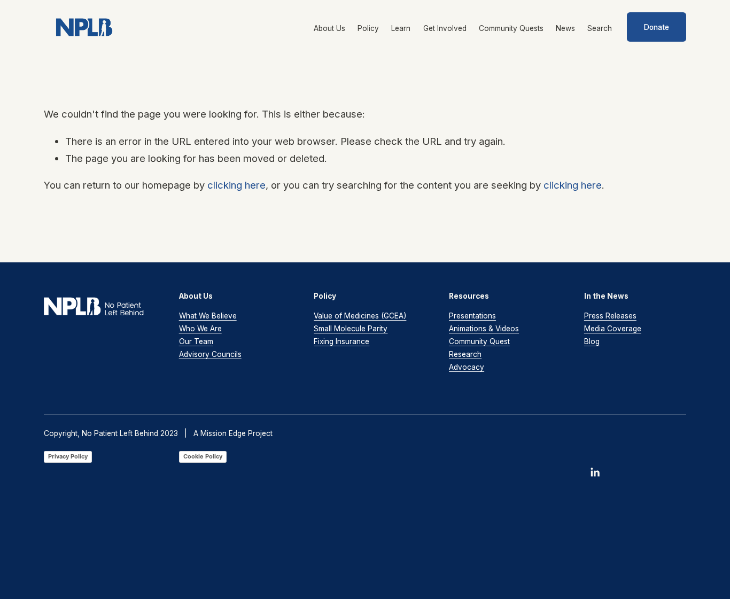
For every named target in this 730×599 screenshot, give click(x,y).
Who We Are (200, 328)
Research (465, 354)
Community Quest (479, 341)
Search (599, 28)
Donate (656, 27)
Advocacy (466, 367)
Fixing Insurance (341, 341)
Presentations (472, 316)
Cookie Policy (202, 456)
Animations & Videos (484, 328)
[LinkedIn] (594, 472)
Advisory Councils (210, 354)
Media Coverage (612, 328)
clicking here (236, 185)
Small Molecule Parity (350, 328)
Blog (592, 341)
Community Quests (511, 28)
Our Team (196, 341)
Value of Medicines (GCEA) (360, 316)
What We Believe (208, 316)
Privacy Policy (68, 456)
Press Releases (610, 316)
